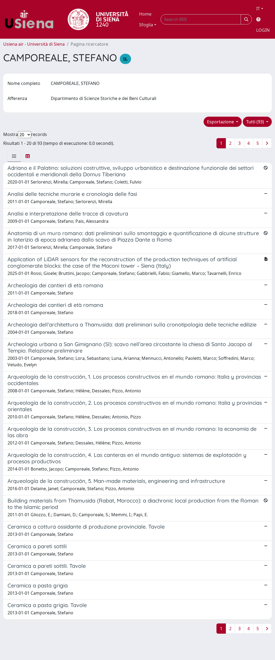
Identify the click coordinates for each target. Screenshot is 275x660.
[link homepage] (31, 19)
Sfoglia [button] (146, 25)
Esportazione (221, 122)
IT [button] (258, 9)
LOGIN (263, 30)
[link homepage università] (98, 19)
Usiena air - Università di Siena (34, 44)
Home (145, 14)
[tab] (14, 156)
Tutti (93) (255, 122)
